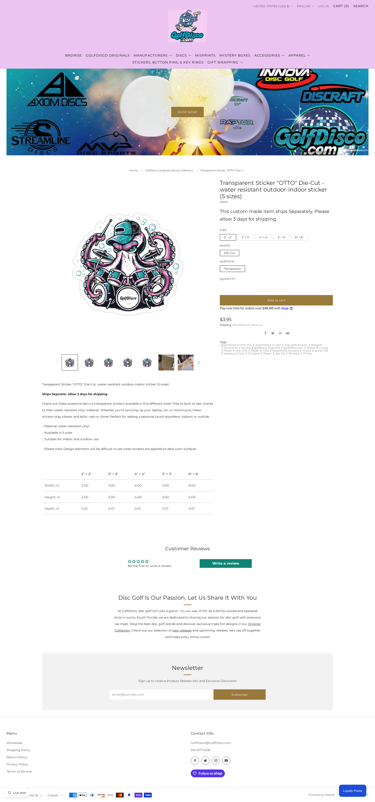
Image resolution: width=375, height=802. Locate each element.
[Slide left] (56, 362)
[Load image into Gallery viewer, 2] (89, 362)
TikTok (307, 353)
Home (134, 170)
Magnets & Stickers (285, 350)
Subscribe (240, 694)
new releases (182, 630)
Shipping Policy (18, 750)
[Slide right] (199, 362)
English (304, 6)
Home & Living (317, 348)
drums (246, 348)
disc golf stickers (296, 345)
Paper (267, 353)
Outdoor (254, 353)
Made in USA (260, 350)
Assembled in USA (268, 345)
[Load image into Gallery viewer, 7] (186, 362)
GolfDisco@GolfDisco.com (211, 743)
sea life (280, 353)
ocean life (321, 350)
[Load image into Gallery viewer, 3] (108, 362)
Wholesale (14, 743)
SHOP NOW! (187, 112)
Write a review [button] (225, 563)
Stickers (293, 353)
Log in (323, 6)
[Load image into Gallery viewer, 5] (147, 362)
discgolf (316, 345)
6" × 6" (299, 237)
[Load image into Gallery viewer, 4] (128, 362)
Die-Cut (229, 253)
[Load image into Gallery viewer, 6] (166, 362)
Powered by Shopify (322, 794)
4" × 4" (263, 237)
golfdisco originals (267, 348)
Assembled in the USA (236, 345)
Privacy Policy (17, 764)
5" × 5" (282, 237)
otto (241, 353)
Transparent (232, 268)
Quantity (228, 279)
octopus (229, 353)
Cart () (341, 6)
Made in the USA (235, 350)
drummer (231, 348)
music (307, 350)
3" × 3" (246, 237)
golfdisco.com (293, 348)
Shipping (225, 324)
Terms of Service (19, 771)
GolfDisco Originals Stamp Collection (169, 170)
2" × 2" (228, 237)
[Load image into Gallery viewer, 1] (70, 362)
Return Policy (17, 757)
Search (360, 6)
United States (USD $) (272, 6)
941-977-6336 (201, 750)
